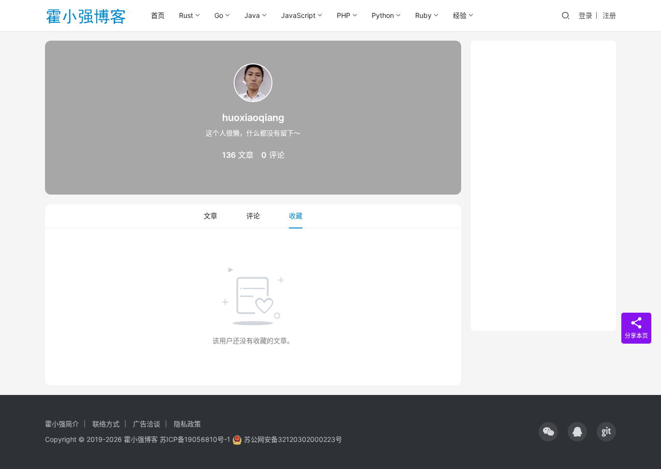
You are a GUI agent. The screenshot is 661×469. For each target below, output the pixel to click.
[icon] (548, 431)
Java (252, 15)
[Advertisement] (543, 186)
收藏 (295, 216)
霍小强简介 (62, 424)
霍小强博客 (141, 439)
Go (218, 15)
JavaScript (298, 15)
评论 (253, 216)
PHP (343, 15)
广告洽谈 (146, 424)
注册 (609, 15)
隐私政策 (187, 424)
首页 (158, 15)
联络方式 (106, 424)
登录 (585, 15)
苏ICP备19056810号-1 (195, 439)
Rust (186, 15)
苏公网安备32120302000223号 (292, 439)
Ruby (423, 15)
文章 (210, 216)
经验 (459, 15)
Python (383, 15)
